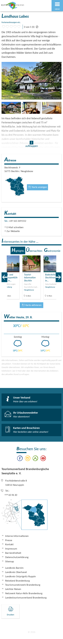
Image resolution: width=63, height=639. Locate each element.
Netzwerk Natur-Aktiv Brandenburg (23, 593)
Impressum (11, 548)
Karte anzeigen (39, 187)
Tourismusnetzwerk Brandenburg (22, 585)
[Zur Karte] (24, 516)
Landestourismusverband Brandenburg (25, 597)
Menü (57, 9)
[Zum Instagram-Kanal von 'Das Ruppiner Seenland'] (27, 459)
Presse (8, 540)
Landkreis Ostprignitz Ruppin (20, 576)
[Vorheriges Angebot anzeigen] (4, 277)
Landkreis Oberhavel (16, 572)
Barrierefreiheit (13, 553)
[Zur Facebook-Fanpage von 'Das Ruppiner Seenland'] (20, 459)
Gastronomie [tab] (52, 250)
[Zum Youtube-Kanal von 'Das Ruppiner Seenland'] (43, 459)
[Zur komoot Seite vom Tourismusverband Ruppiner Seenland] (35, 459)
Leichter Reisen (13, 589)
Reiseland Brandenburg (17, 581)
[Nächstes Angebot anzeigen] (58, 277)
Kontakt (9, 544)
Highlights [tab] (18, 250)
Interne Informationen (17, 536)
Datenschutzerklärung (16, 557)
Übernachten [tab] (34, 250)
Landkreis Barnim (14, 568)
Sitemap (9, 561)
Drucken (10, 615)
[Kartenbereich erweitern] (58, 253)
